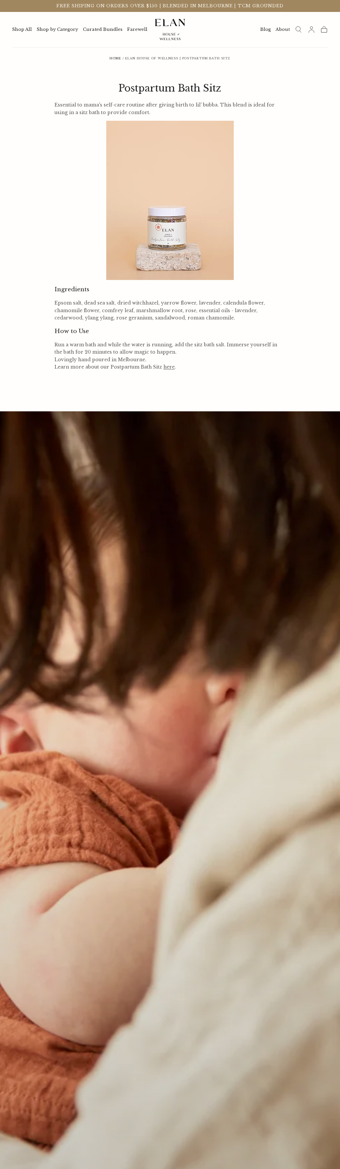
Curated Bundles (103, 29)
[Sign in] (311, 30)
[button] (298, 30)
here (169, 367)
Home (115, 58)
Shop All (22, 29)
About (283, 29)
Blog (265, 29)
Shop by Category (57, 29)
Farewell (137, 29)
